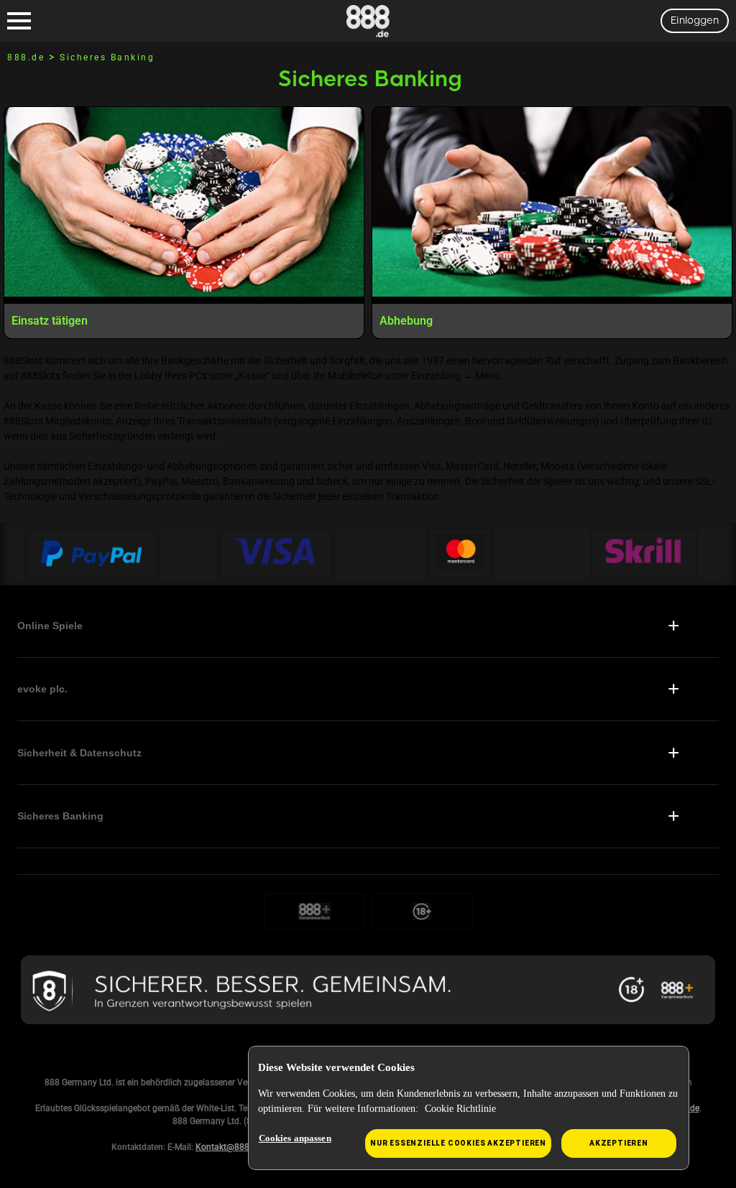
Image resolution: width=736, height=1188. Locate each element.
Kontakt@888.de (228, 1147)
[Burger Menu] (19, 20)
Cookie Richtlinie (460, 1108)
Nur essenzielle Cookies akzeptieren (458, 1143)
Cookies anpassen (295, 1138)
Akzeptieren (618, 1143)
